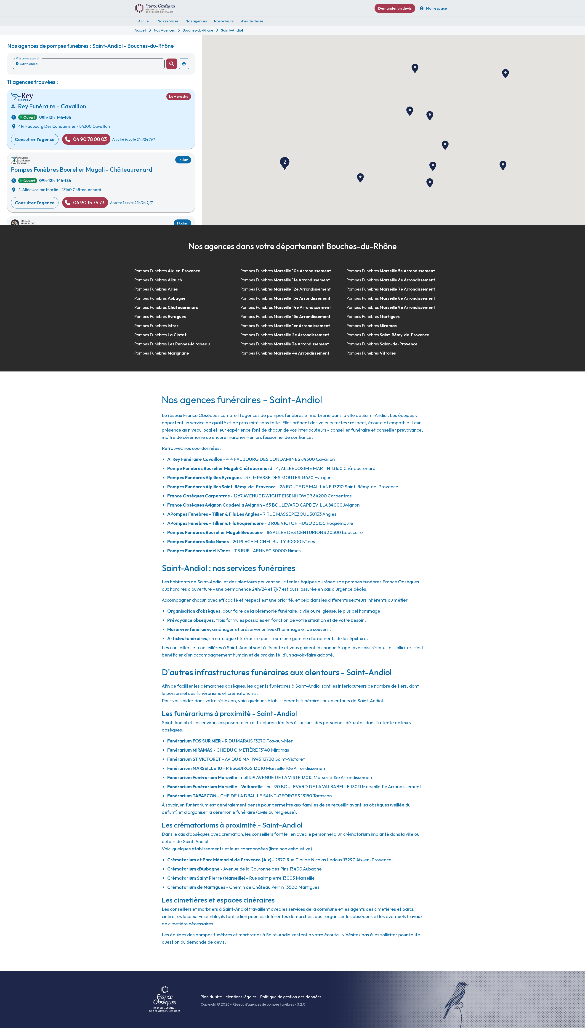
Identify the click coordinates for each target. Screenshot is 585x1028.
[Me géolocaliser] (184, 64)
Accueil (140, 30)
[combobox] (90, 63)
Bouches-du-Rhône (198, 30)
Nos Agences (164, 30)
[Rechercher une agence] (171, 64)
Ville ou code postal (27, 58)
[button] (503, 165)
